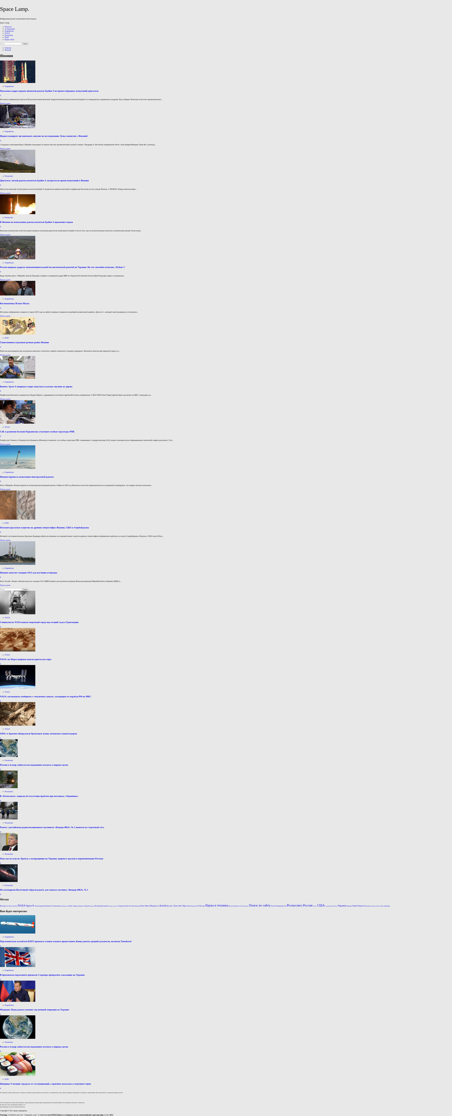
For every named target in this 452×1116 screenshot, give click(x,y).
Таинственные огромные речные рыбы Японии (24, 342)
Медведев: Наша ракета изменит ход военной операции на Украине (34, 1009)
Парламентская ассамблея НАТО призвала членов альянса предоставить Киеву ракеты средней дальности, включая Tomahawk (66, 941)
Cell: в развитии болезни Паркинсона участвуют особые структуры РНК (37, 431)
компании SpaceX (375, 906)
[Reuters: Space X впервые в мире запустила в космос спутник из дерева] (17, 378)
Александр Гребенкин (43, 906)
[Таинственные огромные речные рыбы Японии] (17, 334)
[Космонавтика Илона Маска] (17, 295)
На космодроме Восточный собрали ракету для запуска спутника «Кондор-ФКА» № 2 (44, 890)
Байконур (76, 906)
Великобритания (101, 906)
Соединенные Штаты (331, 906)
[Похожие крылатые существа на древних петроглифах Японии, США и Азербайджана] (17, 519)
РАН (285, 906)
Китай (163, 905)
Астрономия (10, 29)
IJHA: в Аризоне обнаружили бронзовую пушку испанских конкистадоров (38, 733)
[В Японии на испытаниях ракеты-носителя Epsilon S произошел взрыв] (17, 213)
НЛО (7, 37)
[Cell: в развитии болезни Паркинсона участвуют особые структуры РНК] (17, 423)
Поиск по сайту (259, 905)
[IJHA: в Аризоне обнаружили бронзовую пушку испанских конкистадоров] (17, 725)
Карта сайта (9, 39)
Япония (367, 906)
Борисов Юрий (84, 906)
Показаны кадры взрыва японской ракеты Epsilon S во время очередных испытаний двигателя (49, 91)
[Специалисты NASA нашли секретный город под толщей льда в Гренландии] (17, 614)
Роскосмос (9, 35)
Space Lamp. (14, 9)
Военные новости (113, 906)
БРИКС (71, 906)
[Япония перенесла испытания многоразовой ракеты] (17, 468)
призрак (387, 906)
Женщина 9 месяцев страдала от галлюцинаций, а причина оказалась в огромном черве (45, 1084)
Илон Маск (144, 906)
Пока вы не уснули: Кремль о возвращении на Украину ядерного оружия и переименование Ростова (51, 858)
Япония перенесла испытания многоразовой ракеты (27, 477)
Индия (153, 906)
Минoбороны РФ (193, 906)
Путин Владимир (277, 906)
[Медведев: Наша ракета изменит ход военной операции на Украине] (17, 1001)
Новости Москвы (234, 906)
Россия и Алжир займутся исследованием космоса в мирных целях (34, 765)
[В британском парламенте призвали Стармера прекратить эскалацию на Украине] (17, 966)
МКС (180, 906)
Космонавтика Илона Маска (14, 303)
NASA (7, 33)
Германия (121, 906)
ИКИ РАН (128, 906)
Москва (202, 906)
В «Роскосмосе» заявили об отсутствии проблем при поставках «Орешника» (39, 796)
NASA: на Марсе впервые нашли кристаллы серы (25, 659)
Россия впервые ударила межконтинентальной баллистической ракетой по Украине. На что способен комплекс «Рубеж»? (62, 267)
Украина (342, 905)
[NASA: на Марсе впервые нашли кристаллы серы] (17, 651)
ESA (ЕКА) (9, 906)
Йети (157, 906)
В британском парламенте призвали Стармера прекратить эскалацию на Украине (42, 975)
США (321, 905)
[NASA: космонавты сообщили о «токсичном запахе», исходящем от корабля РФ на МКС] (17, 688)
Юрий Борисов (358, 906)
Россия (307, 905)
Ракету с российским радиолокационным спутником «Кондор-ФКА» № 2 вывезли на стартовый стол (52, 827)
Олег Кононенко (243, 906)
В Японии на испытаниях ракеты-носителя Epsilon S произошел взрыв (36, 222)
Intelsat (14, 906)
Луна (175, 906)
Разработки (9, 31)
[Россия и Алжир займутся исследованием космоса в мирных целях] (9, 756)
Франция (349, 906)
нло (382, 906)
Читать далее (5, 103)
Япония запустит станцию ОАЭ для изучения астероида (28, 572)
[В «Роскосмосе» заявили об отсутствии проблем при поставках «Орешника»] (9, 787)
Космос (169, 906)
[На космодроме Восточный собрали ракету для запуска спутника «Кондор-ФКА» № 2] (9, 881)
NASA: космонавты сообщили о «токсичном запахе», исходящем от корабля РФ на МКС (45, 696)
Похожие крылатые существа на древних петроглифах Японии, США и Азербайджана (44, 527)
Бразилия (91, 906)
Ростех (315, 906)
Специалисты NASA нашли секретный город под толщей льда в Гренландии (39, 622)
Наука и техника (216, 905)
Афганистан (64, 906)
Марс (184, 906)
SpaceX (30, 905)
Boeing (2, 906)
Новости (8, 27)
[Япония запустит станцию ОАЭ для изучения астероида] (17, 564)
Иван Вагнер (135, 906)
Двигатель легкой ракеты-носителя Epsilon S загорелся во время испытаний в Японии (44, 180)
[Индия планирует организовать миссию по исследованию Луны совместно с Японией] (17, 127)
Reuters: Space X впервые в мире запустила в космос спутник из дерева (36, 386)
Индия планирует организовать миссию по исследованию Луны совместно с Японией (43, 136)
